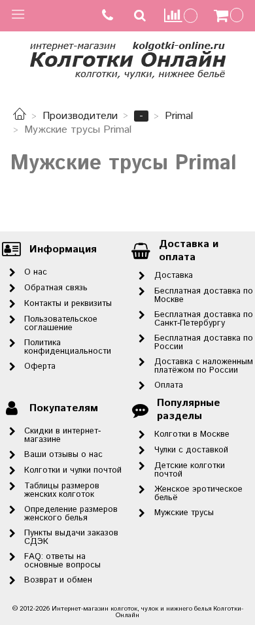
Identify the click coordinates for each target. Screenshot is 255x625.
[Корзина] (230, 16)
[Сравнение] (181, 15)
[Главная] (19, 116)
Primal (179, 116)
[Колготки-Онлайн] (127, 58)
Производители (80, 116)
